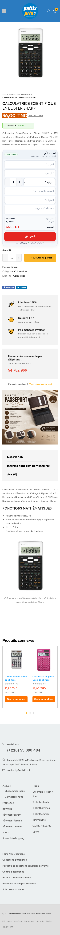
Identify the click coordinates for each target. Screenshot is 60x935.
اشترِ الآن (30, 236)
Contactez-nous (14, 796)
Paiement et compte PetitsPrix (19, 883)
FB (3, 921)
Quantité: (7, 250)
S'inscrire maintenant (40, 384)
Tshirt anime (39, 819)
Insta (9, 921)
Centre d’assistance (13, 871)
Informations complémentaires (27, 466)
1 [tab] (26, 713)
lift (11, 926)
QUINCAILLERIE (41, 825)
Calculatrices (20, 271)
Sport (5, 832)
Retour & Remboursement (16, 877)
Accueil (6, 785)
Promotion (8, 802)
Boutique (7, 808)
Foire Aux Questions (13, 853)
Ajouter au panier (42, 257)
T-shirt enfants (40, 802)
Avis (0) (12, 474)
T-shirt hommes (41, 807)
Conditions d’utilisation (14, 859)
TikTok (49, 921)
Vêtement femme (12, 820)
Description (15, 457)
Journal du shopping (13, 838)
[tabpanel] (16, 677)
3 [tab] (33, 713)
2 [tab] (30, 713)
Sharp (15, 266)
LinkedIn (40, 921)
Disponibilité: (10, 125)
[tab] (27, 457)
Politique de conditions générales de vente (25, 865)
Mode (35, 785)
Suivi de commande (13, 889)
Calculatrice (19, 275)
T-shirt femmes (40, 813)
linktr (5, 926)
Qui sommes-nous (15, 790)
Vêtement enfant (11, 814)
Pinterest (29, 921)
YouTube (18, 921)
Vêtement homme (12, 826)
